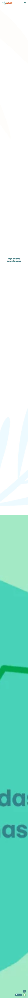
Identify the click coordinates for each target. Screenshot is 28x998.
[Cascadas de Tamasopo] (7, 3)
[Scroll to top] (24, 991)
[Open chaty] (24, 994)
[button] (25, 3)
